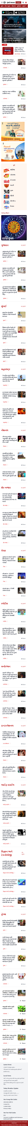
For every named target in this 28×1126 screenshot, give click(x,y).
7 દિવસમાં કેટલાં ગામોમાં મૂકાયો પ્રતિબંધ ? (13, 1069)
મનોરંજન (5, 684)
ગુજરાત (19, 6)
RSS (5, 1115)
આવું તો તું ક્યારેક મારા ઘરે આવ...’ (11, 1095)
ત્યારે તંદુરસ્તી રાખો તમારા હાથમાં (10, 1080)
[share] (20, 1000)
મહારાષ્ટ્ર (5, 385)
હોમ (2, 6)
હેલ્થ (4, 930)
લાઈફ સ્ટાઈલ (6, 804)
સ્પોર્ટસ (4, 621)
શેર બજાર (5, 505)
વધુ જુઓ (23, 245)
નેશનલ (14, 6)
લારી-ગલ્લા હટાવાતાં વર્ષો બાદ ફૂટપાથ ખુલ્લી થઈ (14, 1078)
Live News (17, 54)
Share (24, 54)
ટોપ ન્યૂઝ (7, 6)
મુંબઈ (24, 6)
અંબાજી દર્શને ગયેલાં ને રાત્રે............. (11, 1093)
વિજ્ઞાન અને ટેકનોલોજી (8, 872)
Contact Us (6, 1104)
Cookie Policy (7, 1106)
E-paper (18, 2)
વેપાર (4, 566)
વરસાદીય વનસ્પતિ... (8, 1091)
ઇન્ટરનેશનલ (6, 743)
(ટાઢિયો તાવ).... (7, 1071)
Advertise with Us (8, 1102)
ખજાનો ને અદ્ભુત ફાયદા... (9, 1067)
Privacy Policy (7, 1108)
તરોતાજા (5, 67)
